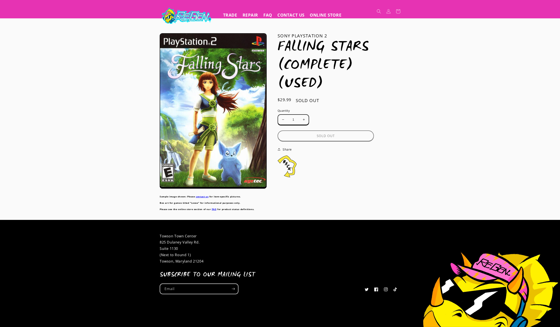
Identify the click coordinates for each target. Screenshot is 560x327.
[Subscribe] (233, 289)
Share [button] (287, 149)
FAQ (214, 209)
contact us (202, 196)
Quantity (284, 111)
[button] (379, 11)
